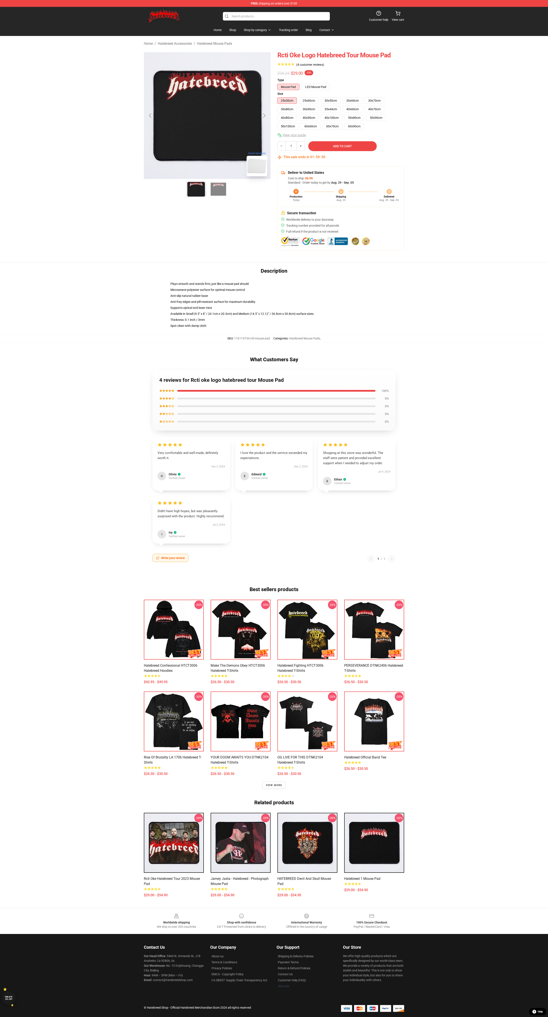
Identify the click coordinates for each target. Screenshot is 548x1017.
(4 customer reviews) (310, 64)
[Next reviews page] (392, 559)
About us (217, 956)
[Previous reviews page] (371, 559)
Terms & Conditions (224, 962)
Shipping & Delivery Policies (296, 956)
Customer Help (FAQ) (292, 980)
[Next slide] (263, 115)
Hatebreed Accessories (175, 44)
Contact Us (285, 974)
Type (280, 80)
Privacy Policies (221, 968)
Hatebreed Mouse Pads (214, 44)
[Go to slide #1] (196, 189)
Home (148, 44)
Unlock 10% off (8, 998)
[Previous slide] (150, 115)
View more (274, 785)
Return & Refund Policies (294, 968)
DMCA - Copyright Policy (227, 974)
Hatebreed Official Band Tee (365, 757)
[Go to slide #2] (218, 189)
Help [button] (540, 1011)
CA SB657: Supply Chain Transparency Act (239, 980)
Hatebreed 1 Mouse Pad (362, 879)
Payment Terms (288, 962)
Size (280, 93)
